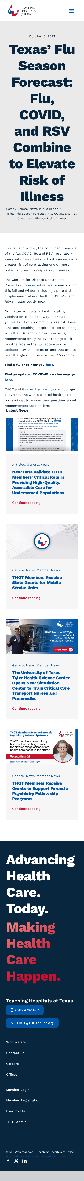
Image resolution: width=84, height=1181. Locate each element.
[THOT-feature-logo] (42, 525)
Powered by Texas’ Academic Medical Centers (36, 1156)
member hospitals (42, 389)
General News (38, 464)
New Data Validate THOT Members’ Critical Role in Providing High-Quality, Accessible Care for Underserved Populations (38, 482)
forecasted (32, 285)
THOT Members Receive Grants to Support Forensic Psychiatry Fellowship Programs (40, 791)
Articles (18, 464)
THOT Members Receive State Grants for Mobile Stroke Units (37, 582)
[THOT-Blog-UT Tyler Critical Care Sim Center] (42, 620)
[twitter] (16, 1161)
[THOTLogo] (21, 5)
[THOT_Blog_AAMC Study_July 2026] (42, 420)
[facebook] (8, 1161)
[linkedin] (24, 1161)
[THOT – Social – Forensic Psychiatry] (42, 731)
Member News (48, 570)
